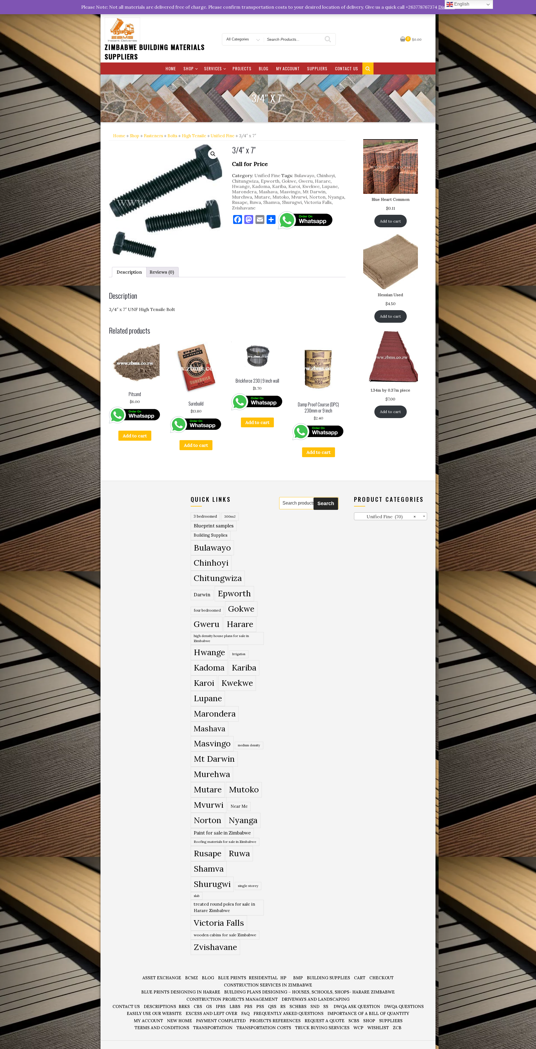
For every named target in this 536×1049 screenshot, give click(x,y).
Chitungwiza (245, 181)
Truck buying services (322, 1027)
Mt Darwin (314, 191)
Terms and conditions (162, 1027)
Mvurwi (299, 197)
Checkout (381, 977)
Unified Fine (222, 135)
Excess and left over (211, 1013)
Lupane (330, 186)
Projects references (275, 1020)
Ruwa (255, 202)
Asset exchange (161, 977)
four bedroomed (207, 610)
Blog (264, 68)
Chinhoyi (326, 175)
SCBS (353, 1020)
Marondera (244, 191)
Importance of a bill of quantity (368, 1013)
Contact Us (346, 68)
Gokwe (289, 181)
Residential (263, 977)
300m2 (230, 516)
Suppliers (317, 68)
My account (288, 68)
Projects (242, 68)
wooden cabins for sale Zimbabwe (225, 934)
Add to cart (135, 435)
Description (129, 272)
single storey (248, 886)
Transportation (213, 1027)
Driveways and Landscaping (316, 999)
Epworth (270, 181)
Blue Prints (232, 977)
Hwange (241, 186)
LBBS (234, 1006)
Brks (184, 1006)
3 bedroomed (205, 516)
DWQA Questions (404, 1006)
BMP (298, 977)
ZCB (397, 1027)
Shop (188, 68)
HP (283, 977)
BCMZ (191, 977)
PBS (248, 1006)
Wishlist (378, 1027)
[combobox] (390, 516)
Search (325, 503)
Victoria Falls (318, 202)
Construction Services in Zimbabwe (268, 985)
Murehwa (242, 197)
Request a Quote (324, 1020)
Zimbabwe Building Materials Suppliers (155, 51)
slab (196, 896)
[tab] (129, 272)
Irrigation (238, 654)
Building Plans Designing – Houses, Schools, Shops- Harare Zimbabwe (309, 992)
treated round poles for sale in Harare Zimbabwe (224, 907)
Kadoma (261, 186)
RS (283, 1006)
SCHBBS (298, 1006)
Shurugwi (292, 202)
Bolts (172, 135)
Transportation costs (263, 1027)
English (461, 4)
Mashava (268, 191)
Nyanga (336, 197)
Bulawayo (304, 175)
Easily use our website (154, 1013)
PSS (260, 1006)
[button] (213, 154)
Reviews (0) (162, 272)
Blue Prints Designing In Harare (180, 992)
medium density (249, 745)
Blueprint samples (214, 526)
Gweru (305, 181)
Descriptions (160, 1006)
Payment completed (221, 1020)
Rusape (239, 202)
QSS (272, 1006)
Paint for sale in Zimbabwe (222, 833)
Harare (323, 181)
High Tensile (194, 135)
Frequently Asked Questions (288, 1013)
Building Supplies (211, 535)
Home (171, 68)
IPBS (221, 1006)
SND (314, 1006)
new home (179, 1020)
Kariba (279, 186)
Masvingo (290, 191)
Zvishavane (243, 208)
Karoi (294, 186)
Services (213, 68)
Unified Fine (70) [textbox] (386, 516)
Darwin (202, 595)
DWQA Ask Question (357, 1006)
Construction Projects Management (232, 999)
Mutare (262, 197)
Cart (359, 977)
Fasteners (153, 135)
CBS (198, 1006)
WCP (358, 1027)
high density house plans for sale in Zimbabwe (221, 638)
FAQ (245, 1013)
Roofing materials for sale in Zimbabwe (225, 842)
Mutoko (280, 197)
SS (325, 1006)
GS (209, 1006)
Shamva (271, 202)
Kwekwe (311, 186)
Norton (317, 197)
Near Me (239, 806)
